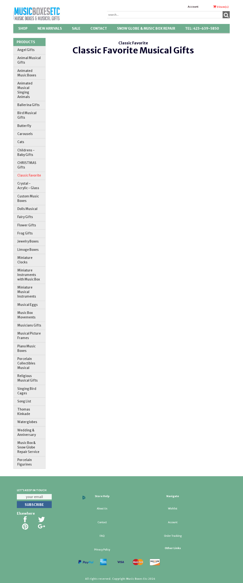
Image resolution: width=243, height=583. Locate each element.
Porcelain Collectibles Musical (26, 363)
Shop (23, 28)
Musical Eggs (27, 305)
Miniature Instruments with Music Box (28, 274)
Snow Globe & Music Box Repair (146, 28)
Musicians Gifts (29, 325)
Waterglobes (27, 422)
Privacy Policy (102, 549)
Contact (98, 28)
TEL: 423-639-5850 (202, 28)
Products (26, 42)
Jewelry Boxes (28, 241)
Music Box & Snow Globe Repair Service (28, 447)
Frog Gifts (25, 233)
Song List (24, 401)
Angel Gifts (26, 50)
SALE (76, 28)
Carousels (25, 134)
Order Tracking (173, 535)
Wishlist (172, 508)
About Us (102, 508)
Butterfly (24, 126)
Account (193, 6)
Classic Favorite (29, 175)
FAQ (102, 535)
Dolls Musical (27, 209)
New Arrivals (49, 28)
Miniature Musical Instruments (26, 291)
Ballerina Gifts (28, 105)
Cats (20, 142)
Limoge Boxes (28, 250)
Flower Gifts (26, 225)
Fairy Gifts (25, 217)
